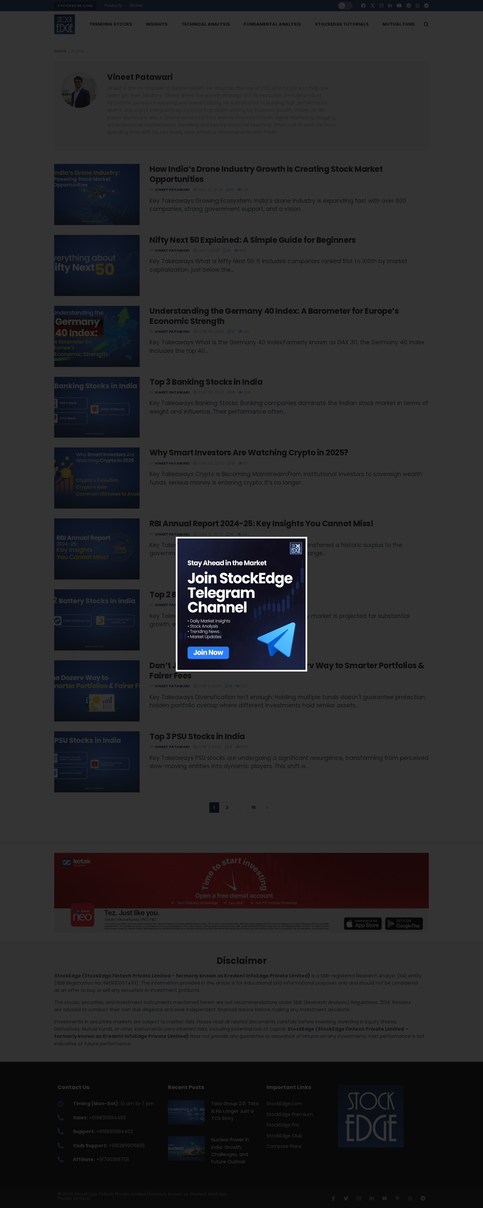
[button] (298, 546)
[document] (241, 604)
